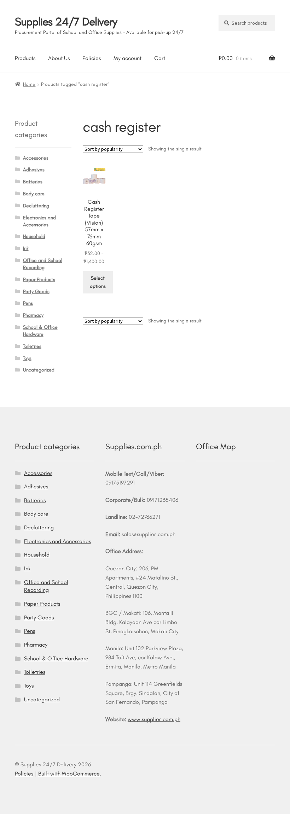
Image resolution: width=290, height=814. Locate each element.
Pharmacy (33, 315)
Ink (26, 248)
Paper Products (39, 280)
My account (127, 58)
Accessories (35, 158)
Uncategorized (38, 370)
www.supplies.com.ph (154, 719)
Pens (28, 303)
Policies (91, 58)
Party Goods (36, 292)
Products (25, 58)
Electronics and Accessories (57, 541)
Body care (34, 194)
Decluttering (36, 206)
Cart (159, 58)
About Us (59, 58)
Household (34, 236)
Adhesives (34, 170)
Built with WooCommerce (69, 773)
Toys (27, 358)
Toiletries (32, 346)
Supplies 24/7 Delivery (66, 21)
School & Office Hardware (56, 658)
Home (29, 84)
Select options (98, 282)
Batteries (32, 182)
